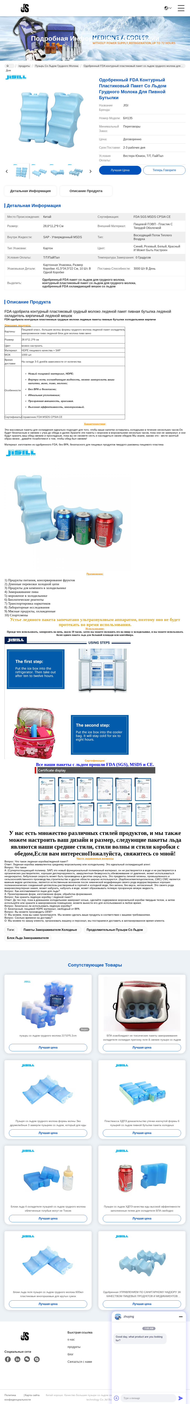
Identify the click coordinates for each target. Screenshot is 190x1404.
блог (70, 1354)
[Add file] (116, 1398)
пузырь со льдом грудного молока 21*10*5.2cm (48, 1035)
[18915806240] (36, 1359)
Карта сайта (32, 1395)
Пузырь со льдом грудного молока (56, 65)
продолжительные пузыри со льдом (115, 929)
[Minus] (180, 1316)
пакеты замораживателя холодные (50, 929)
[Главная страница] (24, 1340)
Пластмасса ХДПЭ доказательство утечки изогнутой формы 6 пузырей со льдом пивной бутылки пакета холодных (141, 1123)
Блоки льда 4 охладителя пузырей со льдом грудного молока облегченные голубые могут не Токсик (48, 1208)
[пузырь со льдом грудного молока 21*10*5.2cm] (48, 1004)
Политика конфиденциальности (13, 1397)
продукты (24, 65)
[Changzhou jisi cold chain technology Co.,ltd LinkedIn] (17, 1359)
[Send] (181, 1398)
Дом (9, 66)
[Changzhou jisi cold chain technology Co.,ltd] (24, 8)
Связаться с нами (80, 1361)
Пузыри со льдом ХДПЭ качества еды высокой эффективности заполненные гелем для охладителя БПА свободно (142, 1208)
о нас (71, 1339)
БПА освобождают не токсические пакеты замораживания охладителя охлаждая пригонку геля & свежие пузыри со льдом (142, 1037)
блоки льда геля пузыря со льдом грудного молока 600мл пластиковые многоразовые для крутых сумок (48, 1294)
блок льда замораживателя (28, 938)
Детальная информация (30, 191)
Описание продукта (86, 191)
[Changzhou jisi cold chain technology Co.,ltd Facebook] (7, 1359)
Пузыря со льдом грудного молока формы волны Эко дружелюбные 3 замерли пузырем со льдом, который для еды (48, 1123)
